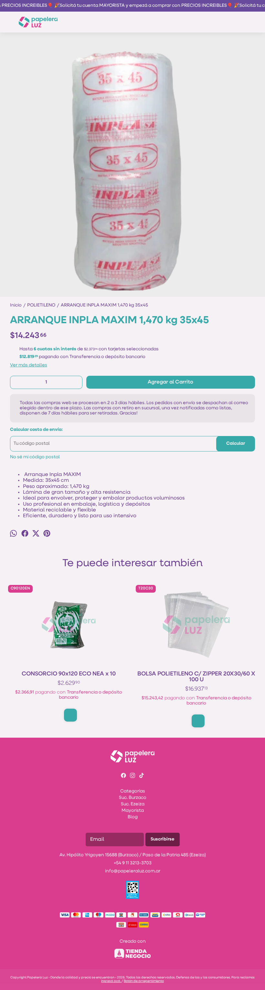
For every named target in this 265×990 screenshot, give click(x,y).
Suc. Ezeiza (132, 804)
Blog (133, 817)
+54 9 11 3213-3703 (133, 863)
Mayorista (133, 810)
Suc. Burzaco (132, 797)
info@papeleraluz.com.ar (132, 871)
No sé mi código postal (35, 457)
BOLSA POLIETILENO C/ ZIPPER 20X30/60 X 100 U (196, 677)
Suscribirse (163, 839)
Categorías (132, 791)
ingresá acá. (111, 981)
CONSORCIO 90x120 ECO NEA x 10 (69, 674)
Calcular (235, 443)
